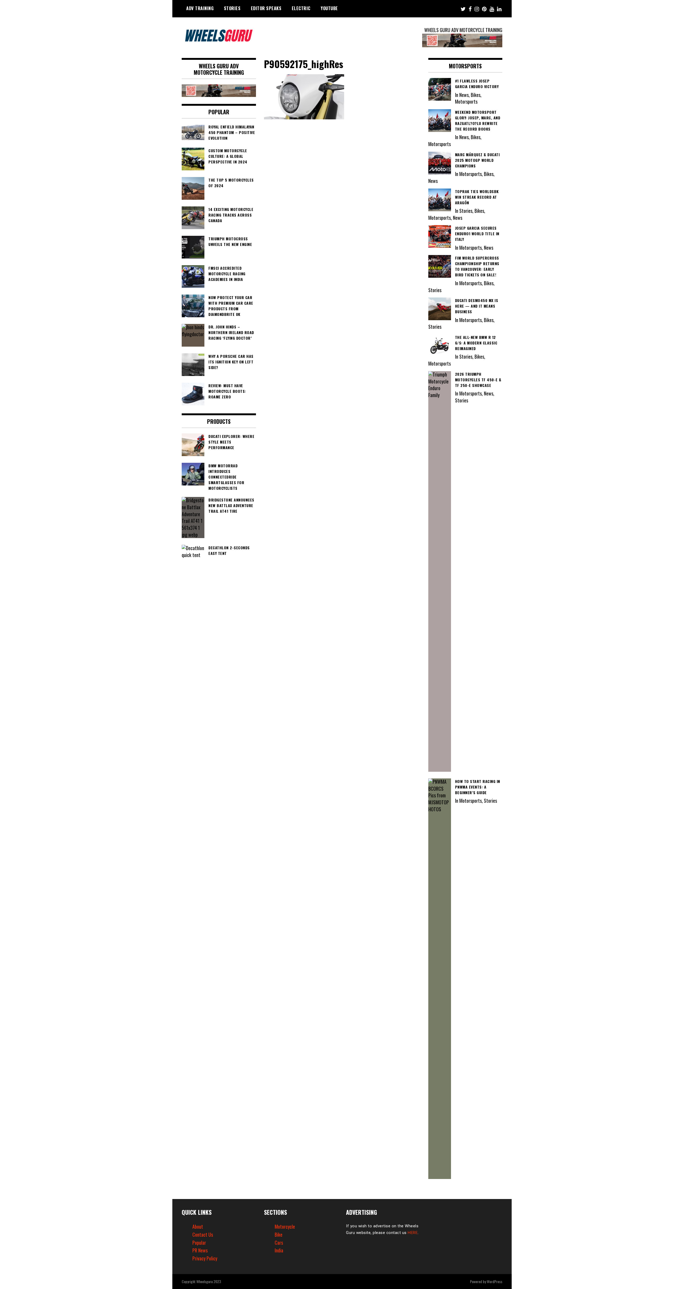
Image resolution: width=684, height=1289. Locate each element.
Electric (301, 8)
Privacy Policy (204, 1258)
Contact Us (202, 1234)
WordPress (494, 1281)
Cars (279, 1242)
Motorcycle (285, 1226)
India (279, 1250)
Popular (199, 1242)
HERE (413, 1232)
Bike (278, 1234)
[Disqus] (342, 195)
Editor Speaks (266, 8)
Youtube (329, 8)
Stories (232, 8)
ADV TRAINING (199, 8)
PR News (200, 1250)
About (197, 1226)
